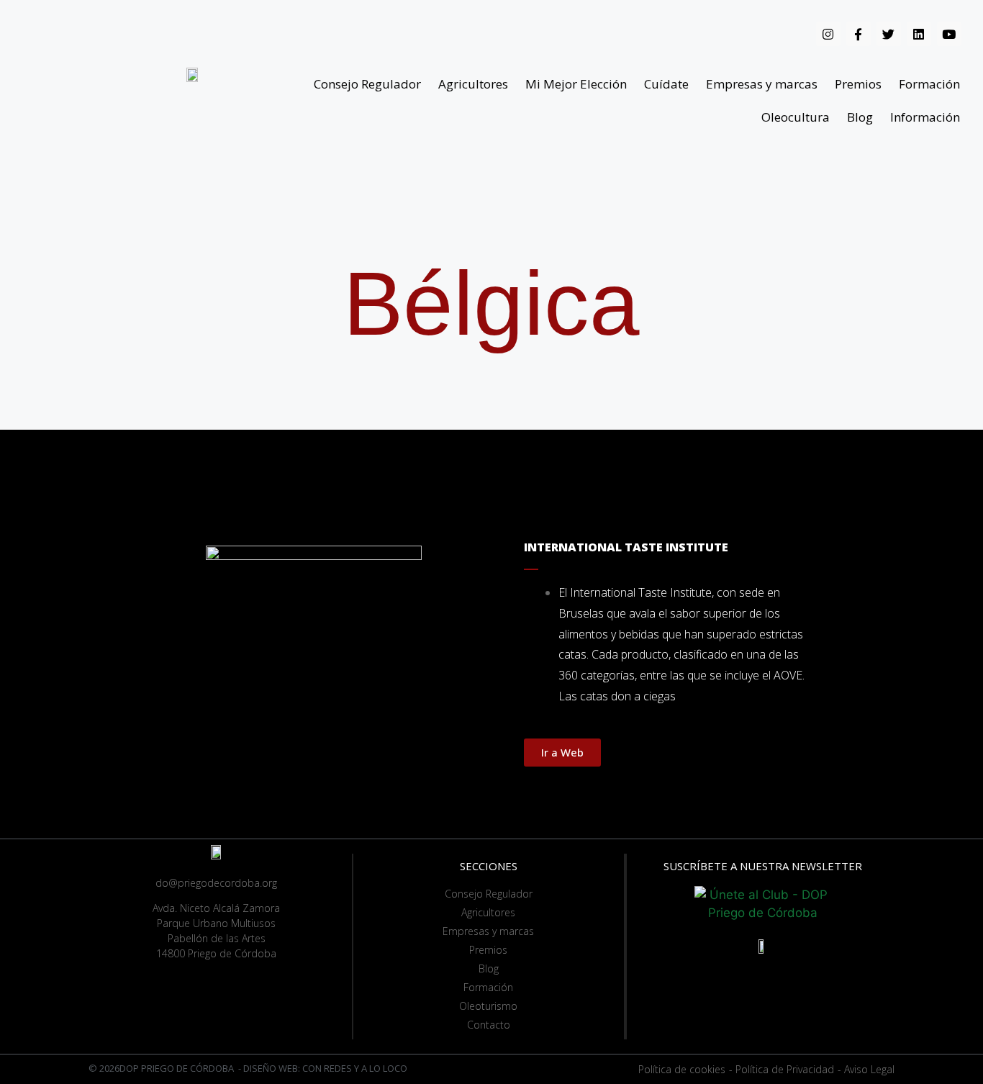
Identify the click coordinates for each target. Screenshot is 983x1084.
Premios (858, 84)
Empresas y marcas (761, 84)
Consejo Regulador (367, 84)
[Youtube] (949, 34)
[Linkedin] (919, 34)
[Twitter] (888, 34)
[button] (562, 753)
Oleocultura (795, 117)
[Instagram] (828, 34)
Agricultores (473, 84)
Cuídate (666, 84)
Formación (929, 84)
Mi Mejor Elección (576, 84)
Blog (860, 117)
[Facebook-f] (858, 34)
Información (925, 117)
